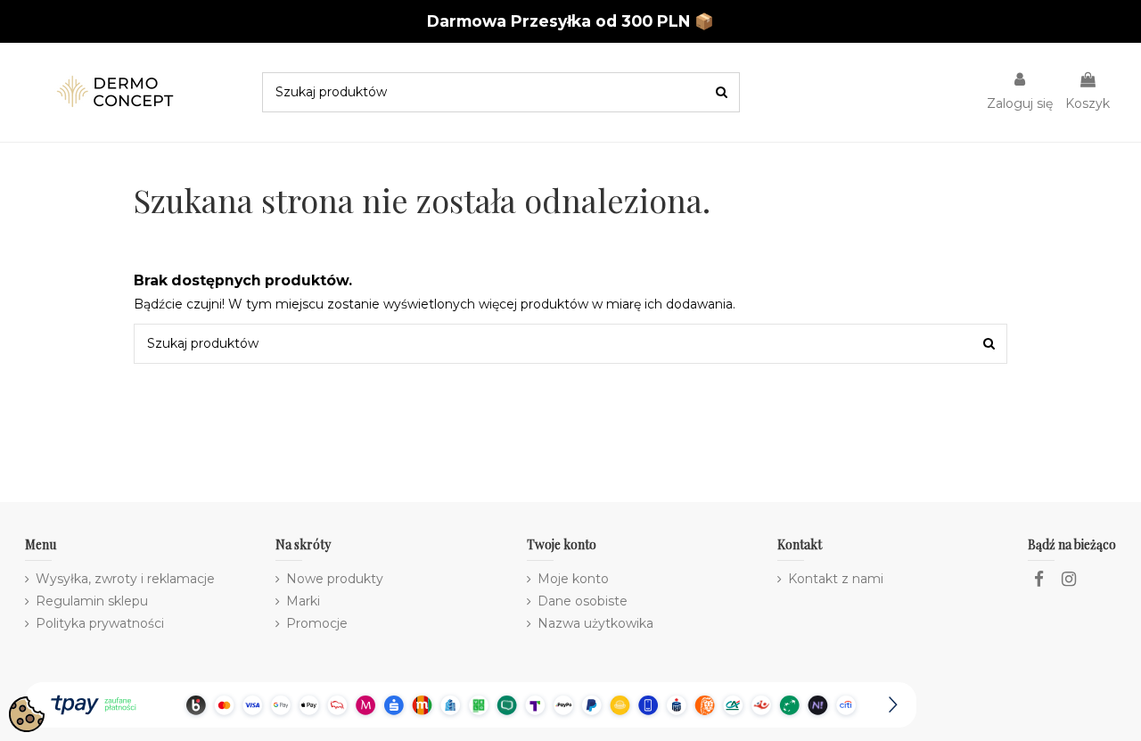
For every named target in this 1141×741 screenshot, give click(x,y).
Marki (303, 601)
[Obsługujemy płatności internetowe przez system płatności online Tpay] (470, 704)
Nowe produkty (334, 579)
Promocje (317, 623)
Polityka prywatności (100, 623)
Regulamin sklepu (92, 601)
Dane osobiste (583, 601)
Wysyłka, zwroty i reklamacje (125, 579)
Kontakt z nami (835, 579)
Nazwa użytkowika (595, 623)
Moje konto (573, 579)
